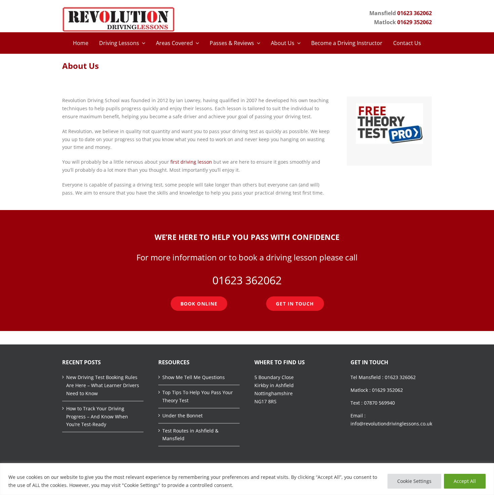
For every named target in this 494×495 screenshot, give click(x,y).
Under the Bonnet (182, 415)
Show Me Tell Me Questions (193, 377)
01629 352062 (414, 22)
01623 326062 (400, 377)
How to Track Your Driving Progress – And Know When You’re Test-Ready (97, 416)
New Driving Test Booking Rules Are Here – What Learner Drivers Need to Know (102, 385)
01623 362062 (414, 13)
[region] (247, 479)
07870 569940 (379, 403)
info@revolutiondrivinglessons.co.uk (391, 423)
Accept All (465, 481)
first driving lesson (191, 162)
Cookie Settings (414, 481)
